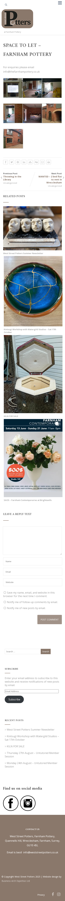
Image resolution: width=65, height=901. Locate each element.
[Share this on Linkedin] (24, 162)
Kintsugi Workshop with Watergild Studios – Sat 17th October (30, 331)
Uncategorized (10, 182)
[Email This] (42, 162)
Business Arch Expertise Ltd (16, 880)
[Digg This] (36, 162)
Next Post (50, 178)
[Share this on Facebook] (5, 162)
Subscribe (14, 699)
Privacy (41, 894)
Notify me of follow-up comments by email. (32, 602)
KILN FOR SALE (11, 416)
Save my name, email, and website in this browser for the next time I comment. (29, 594)
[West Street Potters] (17, 29)
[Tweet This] (11, 162)
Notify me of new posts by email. (26, 608)
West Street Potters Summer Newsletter (23, 253)
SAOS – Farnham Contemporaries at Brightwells (28, 500)
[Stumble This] (30, 162)
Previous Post (12, 176)
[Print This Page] (48, 162)
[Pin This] (17, 162)
